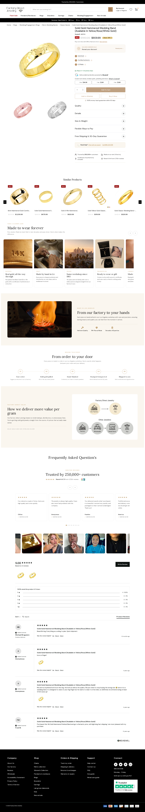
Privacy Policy (12, 781)
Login (118, 10)
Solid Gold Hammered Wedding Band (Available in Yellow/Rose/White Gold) (66, 629)
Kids (35, 792)
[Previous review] (70, 487)
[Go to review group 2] (68, 525)
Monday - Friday (120, 772)
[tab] (123, 617)
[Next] (135, 233)
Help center (91, 763)
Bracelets (37, 781)
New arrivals (38, 795)
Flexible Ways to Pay (84, 128)
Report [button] (57, 636)
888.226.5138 (118, 769)
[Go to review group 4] (71, 525)
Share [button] (61, 636)
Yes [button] (53, 636)
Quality (78, 105)
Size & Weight (81, 121)
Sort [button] (17, 617)
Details (78, 113)
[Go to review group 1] (66, 525)
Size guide (90, 774)
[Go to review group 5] (73, 525)
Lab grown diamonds (41, 788)
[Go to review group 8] (78, 525)
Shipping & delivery (67, 767)
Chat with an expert (94, 145)
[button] (4, 202)
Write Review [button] (123, 564)
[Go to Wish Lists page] (131, 9)
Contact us (91, 767)
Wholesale (11, 774)
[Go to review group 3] (69, 525)
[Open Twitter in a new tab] (120, 764)
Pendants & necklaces (42, 774)
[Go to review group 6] (75, 525)
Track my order (66, 763)
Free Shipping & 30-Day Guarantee (91, 136)
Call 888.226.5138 (107, 145)
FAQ (88, 770)
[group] (25, 563)
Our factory (11, 767)
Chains (36, 763)
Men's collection (40, 767)
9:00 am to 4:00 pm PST (123, 776)
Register (124, 10)
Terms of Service (13, 785)
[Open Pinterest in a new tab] (125, 764)
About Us (10, 763)
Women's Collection (41, 770)
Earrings (37, 785)
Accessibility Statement (16, 777)
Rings (36, 777)
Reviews (10, 770)
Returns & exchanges (68, 770)
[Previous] (130, 233)
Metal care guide (93, 777)
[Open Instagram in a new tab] (130, 764)
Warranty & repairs (67, 774)
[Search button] (110, 9)
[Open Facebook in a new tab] (115, 764)
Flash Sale (14, 16)
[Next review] (75, 487)
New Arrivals (101, 16)
